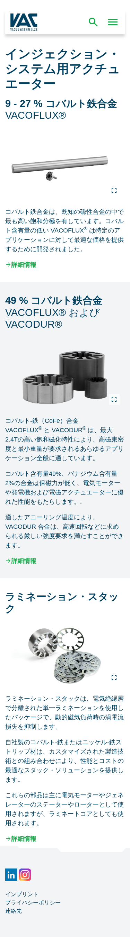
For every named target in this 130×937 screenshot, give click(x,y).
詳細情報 (23, 264)
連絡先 (13, 911)
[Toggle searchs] (93, 22)
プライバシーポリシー (33, 903)
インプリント (21, 894)
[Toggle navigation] (113, 22)
